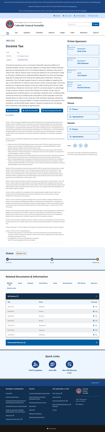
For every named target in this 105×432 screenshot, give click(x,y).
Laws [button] (16, 33)
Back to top (95, 382)
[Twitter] (80, 145)
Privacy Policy (32, 406)
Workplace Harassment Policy (37, 417)
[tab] (10, 283)
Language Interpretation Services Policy (39, 393)
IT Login (54, 410)
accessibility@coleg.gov (91, 154)
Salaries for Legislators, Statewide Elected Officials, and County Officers (15, 411)
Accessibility (9, 393)
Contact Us (80, 404)
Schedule (57, 15)
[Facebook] (86, 145)
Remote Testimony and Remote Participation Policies (37, 398)
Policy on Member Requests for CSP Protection (61, 405)
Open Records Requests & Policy (37, 402)
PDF (96, 306)
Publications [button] (83, 33)
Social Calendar (56, 397)
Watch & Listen (94, 15)
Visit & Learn (68, 15)
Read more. (98, 2)
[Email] (75, 145)
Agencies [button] (96, 33)
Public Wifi (32, 410)
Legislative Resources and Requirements (16, 406)
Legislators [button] (27, 33)
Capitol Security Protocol (12, 397)
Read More (73, 6)
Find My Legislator (81, 15)
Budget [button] (62, 33)
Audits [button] (72, 33)
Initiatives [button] (51, 33)
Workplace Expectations (35, 413)
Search (96, 24)
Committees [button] (39, 33)
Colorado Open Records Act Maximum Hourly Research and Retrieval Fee (16, 401)
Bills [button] (7, 33)
